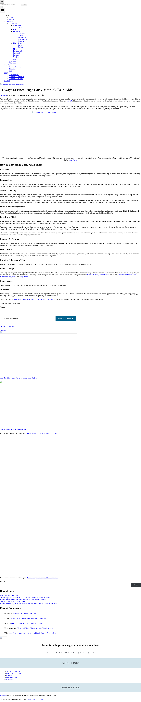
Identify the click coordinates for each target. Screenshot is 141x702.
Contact (11, 17)
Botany (20, 45)
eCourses (9, 679)
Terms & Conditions (13, 671)
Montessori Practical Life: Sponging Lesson (26, 623)
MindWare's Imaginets (8, 277)
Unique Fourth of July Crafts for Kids (13, 601)
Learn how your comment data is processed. (42, 433)
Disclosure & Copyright (14, 673)
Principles (12, 63)
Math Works (73, 160)
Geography (17, 25)
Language (16, 31)
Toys (10, 71)
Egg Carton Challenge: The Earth (24, 613)
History (15, 29)
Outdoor (16, 57)
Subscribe (3, 695)
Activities (3, 95)
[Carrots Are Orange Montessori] (12, 84)
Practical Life (17, 51)
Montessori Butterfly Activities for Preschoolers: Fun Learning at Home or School (28, 603)
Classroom (12, 61)
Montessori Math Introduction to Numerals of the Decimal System (23, 600)
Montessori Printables (16, 77)
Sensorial (16, 53)
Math (15, 49)
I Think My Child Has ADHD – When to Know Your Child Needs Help (25, 598)
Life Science (17, 43)
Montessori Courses (16, 79)
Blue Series (22, 37)
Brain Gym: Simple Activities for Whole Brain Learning (33, 299)
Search (2, 581)
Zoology (21, 47)
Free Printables (14, 75)
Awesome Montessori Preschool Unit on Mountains (29, 618)
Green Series (22, 39)
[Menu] (2, 10)
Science (16, 55)
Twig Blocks (23, 277)
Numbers (3, 330)
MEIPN (69, 101)
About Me (9, 675)
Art (14, 59)
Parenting (10, 326)
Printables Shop (11, 677)
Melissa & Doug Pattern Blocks (98, 275)
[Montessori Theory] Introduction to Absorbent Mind (35, 628)
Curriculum (13, 23)
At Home (12, 69)
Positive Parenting (15, 67)
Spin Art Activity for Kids (9, 596)
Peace (20, 27)
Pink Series (21, 35)
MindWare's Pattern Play (127, 275)
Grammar (21, 41)
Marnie (11, 19)
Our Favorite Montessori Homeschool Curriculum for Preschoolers (32, 633)
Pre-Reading (22, 33)
